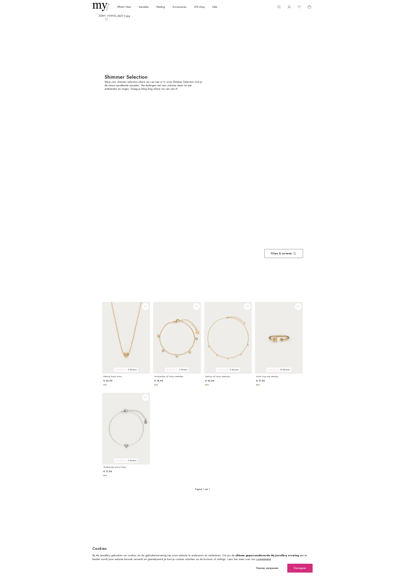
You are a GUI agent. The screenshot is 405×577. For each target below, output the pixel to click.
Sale (214, 7)
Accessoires (179, 7)
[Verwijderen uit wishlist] (145, 306)
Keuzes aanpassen (267, 568)
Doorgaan (300, 568)
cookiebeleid (263, 559)
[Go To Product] (126, 338)
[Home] (106, 19)
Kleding (160, 7)
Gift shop (199, 7)
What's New (124, 7)
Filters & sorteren (281, 253)
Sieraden (144, 7)
